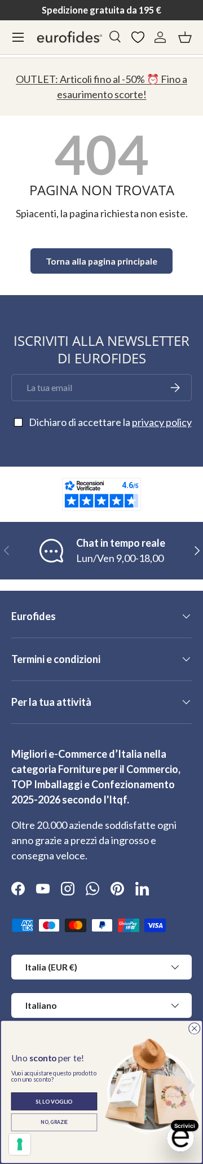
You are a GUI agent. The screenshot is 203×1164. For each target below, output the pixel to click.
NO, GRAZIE (54, 1122)
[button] (185, 37)
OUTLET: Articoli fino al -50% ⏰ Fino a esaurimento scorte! (101, 86)
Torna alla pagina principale (101, 261)
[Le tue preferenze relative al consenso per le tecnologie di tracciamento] (19, 1144)
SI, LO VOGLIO (54, 1101)
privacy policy (162, 422)
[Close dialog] (194, 1028)
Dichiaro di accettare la (110, 422)
